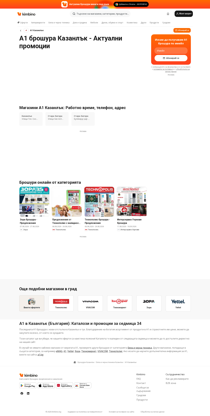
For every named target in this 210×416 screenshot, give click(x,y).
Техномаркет (88, 351)
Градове (166, 22)
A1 (65, 351)
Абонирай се (183, 30)
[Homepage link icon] (75, 362)
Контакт (141, 383)
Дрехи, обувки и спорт (112, 22)
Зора (77, 351)
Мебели (94, 22)
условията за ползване (163, 69)
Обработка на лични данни (152, 412)
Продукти (154, 22)
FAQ (138, 378)
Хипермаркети (38, 22)
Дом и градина (80, 22)
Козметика (132, 22)
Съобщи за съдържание (143, 389)
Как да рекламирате (177, 378)
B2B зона (171, 383)
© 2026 (53, 412)
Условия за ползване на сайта (121, 412)
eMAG (59, 351)
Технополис (115, 351)
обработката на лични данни (177, 70)
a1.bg (40, 354)
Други (143, 22)
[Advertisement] (83, 153)
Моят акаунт (185, 13)
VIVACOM (103, 351)
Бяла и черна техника (58, 22)
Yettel (70, 351)
